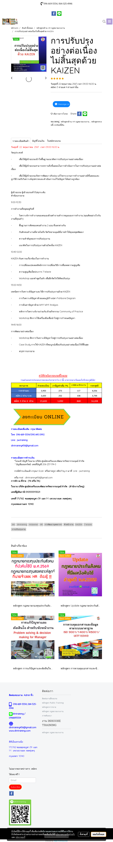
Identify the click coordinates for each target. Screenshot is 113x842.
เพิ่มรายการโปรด (60, 114)
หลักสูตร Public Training (53, 702)
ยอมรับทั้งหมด (98, 834)
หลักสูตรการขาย (49, 707)
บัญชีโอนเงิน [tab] (38, 140)
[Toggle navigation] (109, 21)
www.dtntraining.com (19, 730)
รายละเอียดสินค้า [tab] (21, 141)
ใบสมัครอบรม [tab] (54, 140)
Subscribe (15, 787)
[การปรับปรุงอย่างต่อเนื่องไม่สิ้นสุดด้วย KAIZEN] (28, 54)
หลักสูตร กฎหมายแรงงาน (53, 711)
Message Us (63, 104)
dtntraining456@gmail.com (24, 445)
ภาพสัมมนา (47, 715)
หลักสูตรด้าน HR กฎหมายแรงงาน (75, 121)
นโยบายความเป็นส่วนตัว (65, 834)
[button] (103, 21)
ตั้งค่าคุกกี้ (84, 834)
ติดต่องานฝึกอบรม (49, 698)
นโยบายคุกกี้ (20, 837)
